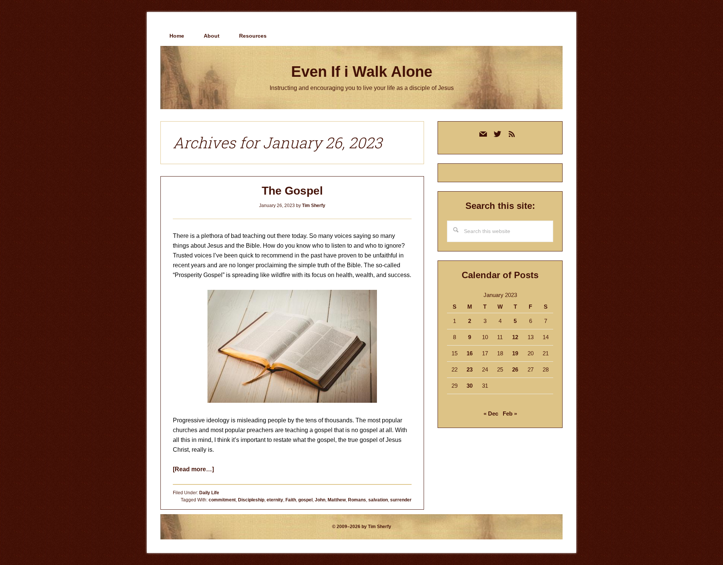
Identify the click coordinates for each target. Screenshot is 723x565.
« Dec (491, 413)
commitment (222, 500)
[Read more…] (193, 469)
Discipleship (251, 500)
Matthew (337, 500)
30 (470, 385)
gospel (305, 500)
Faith (290, 500)
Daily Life (209, 492)
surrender (401, 500)
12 (515, 337)
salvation (378, 500)
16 (470, 353)
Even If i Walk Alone (361, 71)
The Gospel (292, 190)
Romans (357, 500)
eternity (275, 500)
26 (515, 369)
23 (470, 369)
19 (515, 353)
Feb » (510, 413)
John (320, 500)
